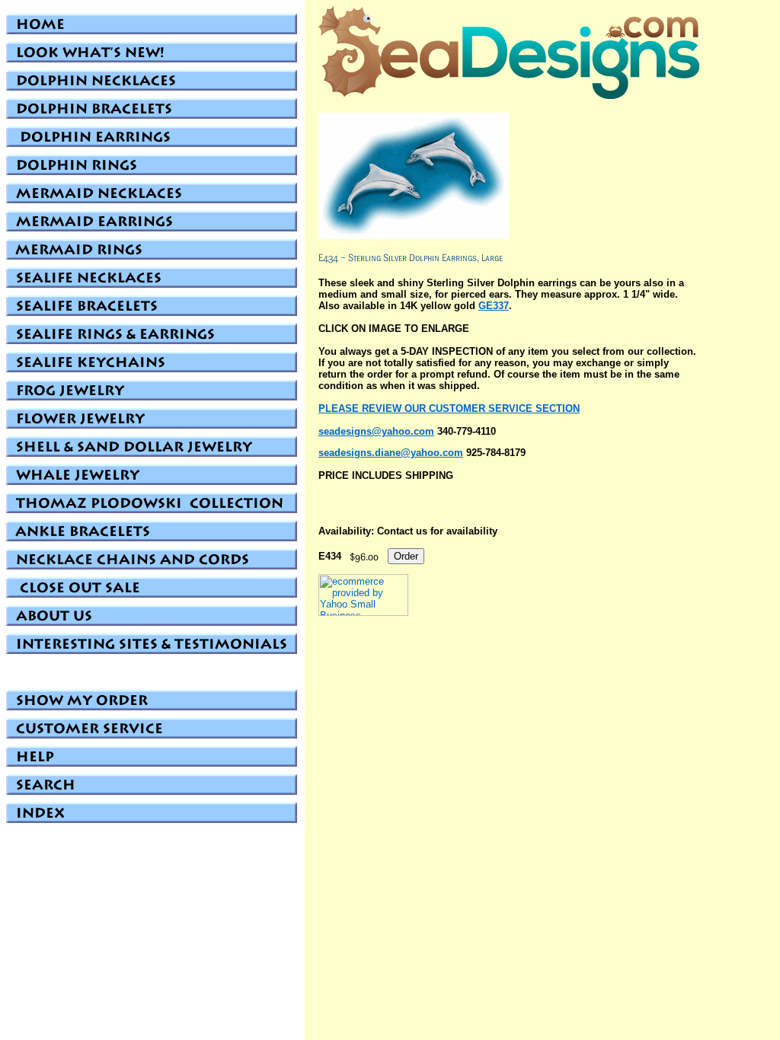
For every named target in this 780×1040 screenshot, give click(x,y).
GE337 (493, 305)
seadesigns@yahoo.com (376, 431)
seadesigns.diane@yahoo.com (390, 452)
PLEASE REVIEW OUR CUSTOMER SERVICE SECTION (449, 408)
